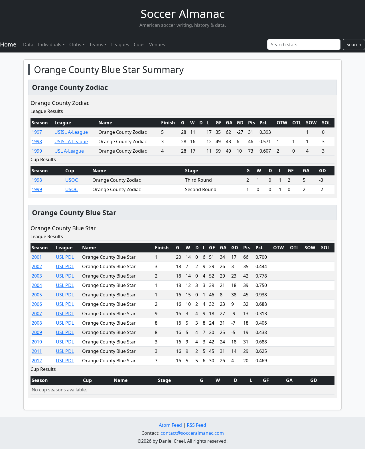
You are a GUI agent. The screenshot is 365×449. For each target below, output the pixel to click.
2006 (37, 304)
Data (28, 44)
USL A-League (69, 151)
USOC (71, 180)
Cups (139, 44)
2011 (37, 351)
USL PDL (65, 257)
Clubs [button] (75, 44)
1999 (37, 151)
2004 (37, 285)
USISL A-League (71, 132)
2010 (37, 342)
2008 (37, 323)
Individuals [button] (49, 44)
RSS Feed (196, 425)
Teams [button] (96, 44)
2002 (37, 266)
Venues (157, 44)
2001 (37, 257)
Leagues (120, 44)
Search (353, 44)
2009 (37, 332)
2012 (37, 360)
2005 (37, 295)
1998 (37, 141)
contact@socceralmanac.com (192, 433)
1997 (37, 132)
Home (8, 44)
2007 (37, 313)
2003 (37, 276)
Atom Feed (170, 425)
